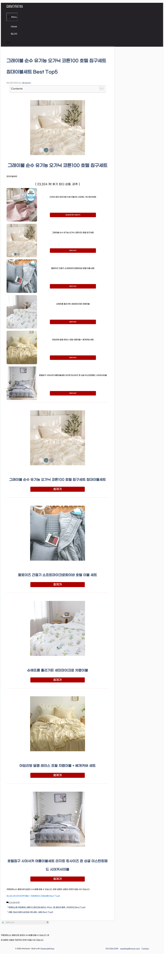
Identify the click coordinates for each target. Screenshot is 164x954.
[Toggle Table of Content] (100, 88)
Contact (145, 949)
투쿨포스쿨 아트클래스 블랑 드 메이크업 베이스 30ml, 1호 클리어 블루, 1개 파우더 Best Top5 (46, 907)
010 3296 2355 (112, 949)
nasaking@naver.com (130, 949)
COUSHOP (14, 903)
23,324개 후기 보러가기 (72, 215)
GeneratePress (47, 949)
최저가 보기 (72, 250)
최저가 (57, 489)
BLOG (14, 34)
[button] (8, 43)
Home (14, 26)
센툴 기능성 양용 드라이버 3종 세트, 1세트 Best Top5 (30, 912)
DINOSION (14, 6)
